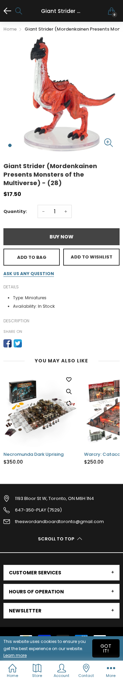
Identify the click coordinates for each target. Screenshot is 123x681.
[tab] (61, 572)
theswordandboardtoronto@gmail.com (59, 521)
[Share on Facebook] (7, 343)
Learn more (15, 655)
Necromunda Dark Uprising (33, 454)
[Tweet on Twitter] (18, 343)
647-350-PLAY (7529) (38, 510)
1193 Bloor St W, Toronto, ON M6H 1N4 (54, 498)
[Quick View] (69, 391)
